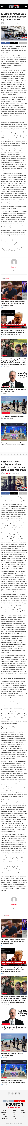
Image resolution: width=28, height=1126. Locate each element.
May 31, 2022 (4, 446)
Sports (23, 1112)
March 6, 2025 (4, 336)
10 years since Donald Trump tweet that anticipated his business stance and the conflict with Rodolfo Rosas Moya (12, 332)
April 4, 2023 (4, 393)
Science (23, 1110)
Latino (4, 298)
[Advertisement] (14, 2)
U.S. (23, 1116)
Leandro (8, 23)
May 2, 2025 (4, 307)
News (14, 1116)
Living (14, 1112)
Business (4, 355)
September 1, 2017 (16, 23)
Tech (23, 1114)
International (6, 413)
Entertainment (6, 386)
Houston (4, 327)
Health (4, 1114)
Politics (14, 1118)
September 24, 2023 (5, 366)
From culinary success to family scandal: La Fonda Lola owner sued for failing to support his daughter (13, 303)
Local (14, 1114)
